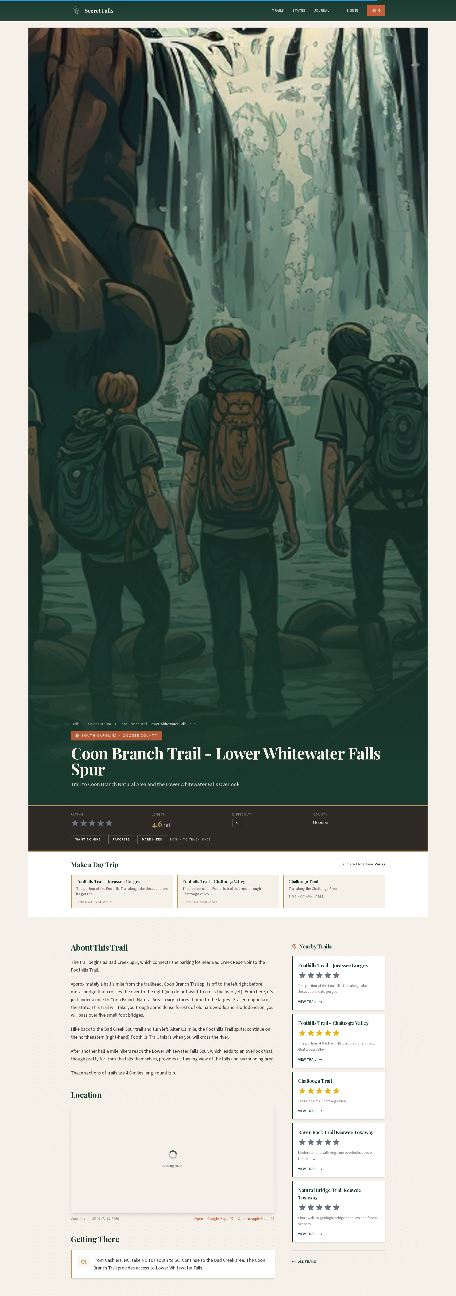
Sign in (352, 10)
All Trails (307, 1261)
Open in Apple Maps (253, 1218)
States (299, 10)
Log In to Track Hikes (190, 840)
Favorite (121, 839)
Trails (278, 10)
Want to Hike (88, 839)
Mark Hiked (152, 839)
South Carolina (99, 724)
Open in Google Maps (211, 1218)
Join (376, 10)
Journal (321, 10)
